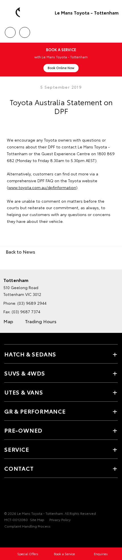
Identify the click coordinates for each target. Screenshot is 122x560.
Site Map (37, 519)
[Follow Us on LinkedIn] (36, 496)
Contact (19, 468)
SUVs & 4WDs (24, 373)
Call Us (10, 30)
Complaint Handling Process (27, 526)
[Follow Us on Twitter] (17, 496)
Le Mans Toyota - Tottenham (87, 12)
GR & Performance (35, 411)
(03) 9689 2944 (32, 303)
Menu (114, 30)
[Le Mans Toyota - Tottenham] (13, 12)
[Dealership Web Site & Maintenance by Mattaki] (15, 538)
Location (24, 30)
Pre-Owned (23, 430)
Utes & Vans (23, 392)
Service (16, 449)
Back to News (20, 251)
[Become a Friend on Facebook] (8, 496)
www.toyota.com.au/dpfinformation (42, 187)
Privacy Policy (60, 519)
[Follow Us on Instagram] (27, 496)
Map (8, 321)
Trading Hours (40, 321)
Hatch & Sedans (30, 354)
